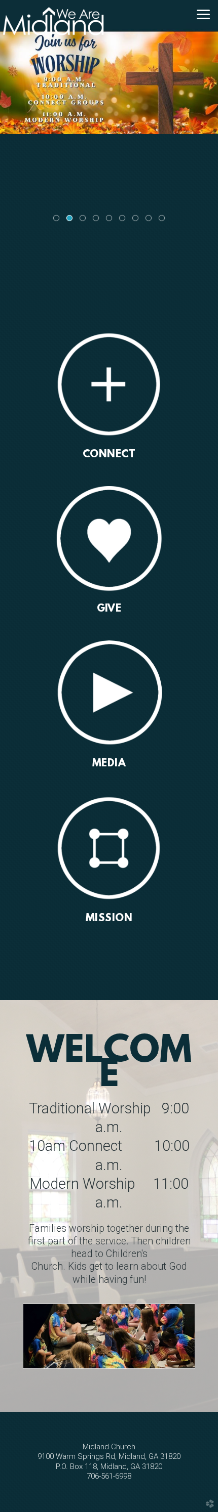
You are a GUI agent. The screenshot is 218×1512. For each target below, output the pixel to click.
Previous (12, 116)
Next (206, 116)
